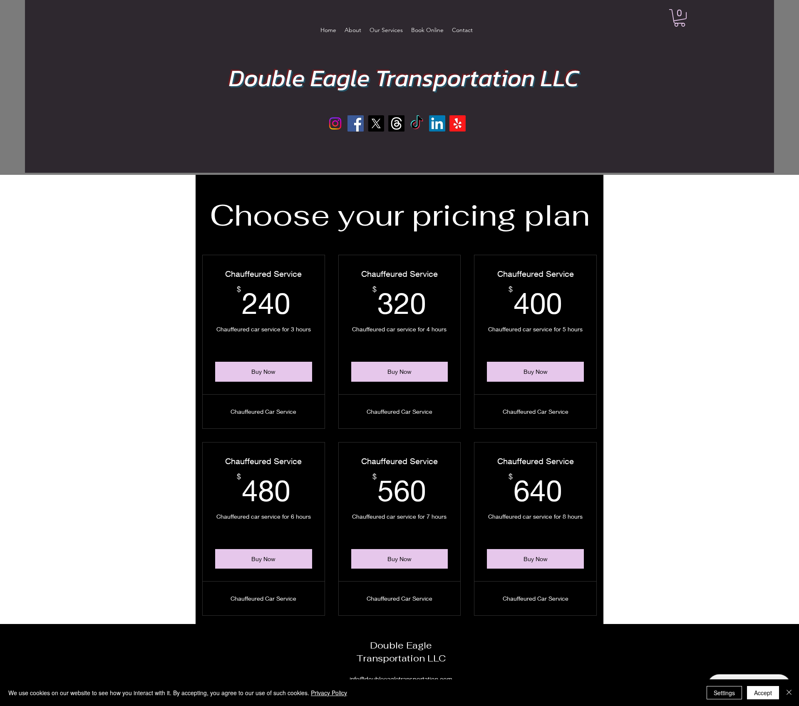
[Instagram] (335, 123)
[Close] (789, 692)
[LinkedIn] (437, 123)
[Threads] (396, 123)
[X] (376, 123)
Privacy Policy (329, 693)
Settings (724, 693)
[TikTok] (417, 123)
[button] (679, 18)
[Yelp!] (457, 123)
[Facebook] (355, 123)
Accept (763, 693)
